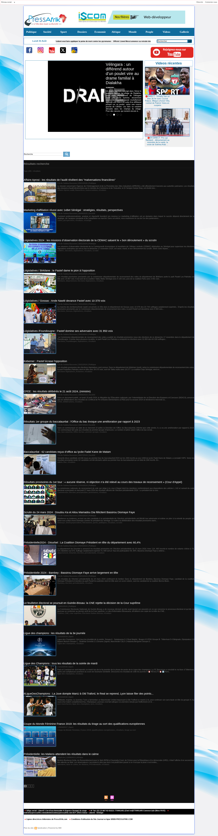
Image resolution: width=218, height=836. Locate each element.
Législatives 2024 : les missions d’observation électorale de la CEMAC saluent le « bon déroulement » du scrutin (90, 240)
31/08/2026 (110, 87)
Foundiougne (71, 341)
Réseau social (6, 2)
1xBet (59, 220)
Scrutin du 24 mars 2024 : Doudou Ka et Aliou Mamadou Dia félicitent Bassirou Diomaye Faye (79, 512)
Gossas (69, 311)
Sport (63, 31)
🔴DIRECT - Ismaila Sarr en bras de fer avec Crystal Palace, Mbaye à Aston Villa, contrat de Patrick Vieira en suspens (157, 100)
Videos (166, 31)
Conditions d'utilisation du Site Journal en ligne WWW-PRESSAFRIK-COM (102, 819)
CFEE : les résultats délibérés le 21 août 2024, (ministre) (57, 391)
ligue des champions (66, 674)
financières (80, 190)
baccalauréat (67, 432)
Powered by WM (54, 828)
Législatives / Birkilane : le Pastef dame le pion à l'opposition (59, 270)
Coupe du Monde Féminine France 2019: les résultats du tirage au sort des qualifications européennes (84, 723)
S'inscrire (199, 2)
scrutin (95, 251)
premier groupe (91, 432)
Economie (100, 31)
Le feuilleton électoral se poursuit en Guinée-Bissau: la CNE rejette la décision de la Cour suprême (82, 602)
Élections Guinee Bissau (92, 613)
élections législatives (86, 281)
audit (72, 190)
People (149, 31)
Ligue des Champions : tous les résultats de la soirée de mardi (60, 663)
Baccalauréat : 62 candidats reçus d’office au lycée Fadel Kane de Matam (67, 451)
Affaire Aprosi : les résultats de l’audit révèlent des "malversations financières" (69, 179)
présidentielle (90, 553)
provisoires (93, 492)
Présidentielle (95, 764)
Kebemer (80, 372)
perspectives (68, 220)
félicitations (87, 523)
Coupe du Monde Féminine (68, 730)
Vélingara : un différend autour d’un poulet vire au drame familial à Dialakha (122, 73)
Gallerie (184, 31)
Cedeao (60, 613)
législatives (78, 251)
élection (72, 492)
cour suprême (75, 613)
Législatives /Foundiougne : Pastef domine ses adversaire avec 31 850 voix (68, 330)
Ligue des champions (66, 644)
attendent (61, 764)
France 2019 (86, 730)
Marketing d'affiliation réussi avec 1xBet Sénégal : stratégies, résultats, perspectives (73, 210)
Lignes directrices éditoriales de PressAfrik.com (47, 819)
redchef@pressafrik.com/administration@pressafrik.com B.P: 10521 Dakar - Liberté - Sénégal (63, 813)
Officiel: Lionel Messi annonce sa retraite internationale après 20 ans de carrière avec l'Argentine (118, 41)
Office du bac (79, 432)
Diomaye (61, 523)
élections (69, 251)
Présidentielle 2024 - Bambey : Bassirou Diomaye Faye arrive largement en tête (71, 572)
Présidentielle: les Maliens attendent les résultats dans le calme (61, 754)
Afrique (116, 31)
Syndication (42, 828)
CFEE (59, 402)
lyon (92, 704)
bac (59, 432)
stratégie (87, 220)
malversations (92, 190)
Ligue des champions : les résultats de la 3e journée (54, 633)
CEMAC (60, 251)
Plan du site (28, 828)
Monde (133, 31)
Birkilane (61, 281)
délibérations (68, 402)
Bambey (60, 583)
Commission (62, 492)
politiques (103, 523)
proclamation (82, 492)
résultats (102, 190)
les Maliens (83, 764)
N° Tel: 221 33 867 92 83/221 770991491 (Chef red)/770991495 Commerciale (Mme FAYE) (128, 811)
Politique (31, 31)
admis (60, 462)
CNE (67, 613)
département (71, 281)
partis (95, 523)
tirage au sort (130, 730)
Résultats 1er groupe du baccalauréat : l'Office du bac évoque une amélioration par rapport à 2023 (82, 421)
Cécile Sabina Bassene (67, 183)
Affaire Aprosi (63, 190)
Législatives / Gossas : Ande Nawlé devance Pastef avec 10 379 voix (64, 300)
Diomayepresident (73, 523)
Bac (65, 462)
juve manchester (64, 704)
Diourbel (72, 553)
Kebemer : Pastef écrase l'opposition (45, 361)
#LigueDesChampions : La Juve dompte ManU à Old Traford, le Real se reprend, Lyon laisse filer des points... (88, 693)
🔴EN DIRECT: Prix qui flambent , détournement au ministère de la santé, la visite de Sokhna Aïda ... (157, 141)
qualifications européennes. (103, 730)
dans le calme (72, 764)
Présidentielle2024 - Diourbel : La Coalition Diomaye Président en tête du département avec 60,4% (82, 542)
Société (47, 31)
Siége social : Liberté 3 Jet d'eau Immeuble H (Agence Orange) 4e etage (56, 811)
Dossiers (82, 31)
